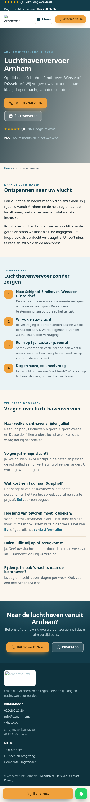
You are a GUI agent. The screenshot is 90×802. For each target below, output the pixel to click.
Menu (46, 19)
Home (8, 168)
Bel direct (41, 793)
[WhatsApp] (81, 793)
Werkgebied (47, 776)
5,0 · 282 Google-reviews (28, 2)
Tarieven (62, 776)
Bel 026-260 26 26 (28, 103)
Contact (74, 776)
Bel (19, 499)
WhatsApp (70, 647)
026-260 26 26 (46, 9)
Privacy (8, 780)
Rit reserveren (25, 115)
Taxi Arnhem (13, 750)
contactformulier (48, 529)
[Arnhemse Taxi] (13, 19)
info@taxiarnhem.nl (18, 716)
